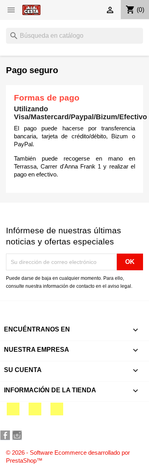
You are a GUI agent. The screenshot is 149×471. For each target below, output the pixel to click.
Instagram (56, 409)
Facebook (13, 409)
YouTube (35, 409)
